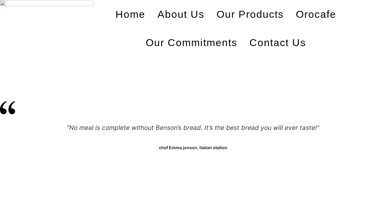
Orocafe (316, 14)
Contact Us (277, 42)
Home (130, 14)
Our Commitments (191, 42)
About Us (180, 14)
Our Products (250, 14)
